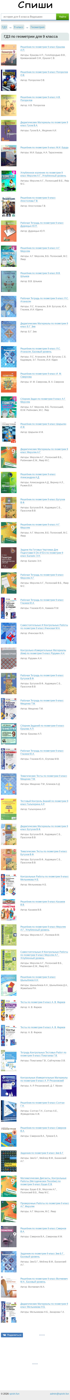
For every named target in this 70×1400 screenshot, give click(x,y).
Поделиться (14, 1334)
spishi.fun (14, 1393)
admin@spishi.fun (59, 1393)
